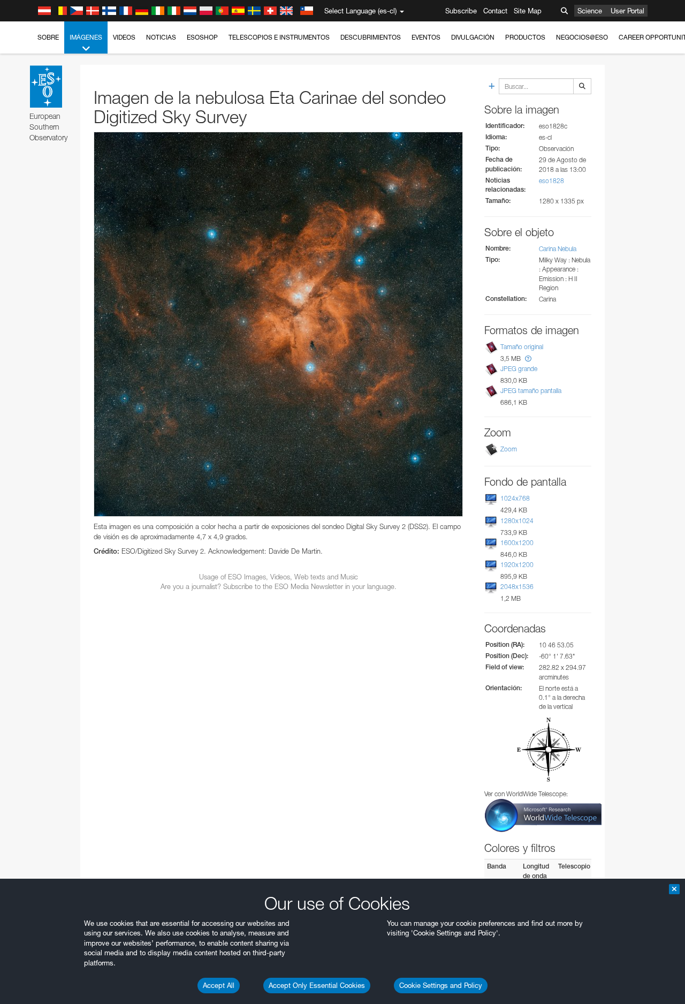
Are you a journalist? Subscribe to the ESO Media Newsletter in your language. (279, 586)
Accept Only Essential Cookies (317, 985)
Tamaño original (521, 347)
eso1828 (551, 181)
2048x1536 (517, 587)
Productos (525, 37)
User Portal (627, 10)
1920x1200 (517, 565)
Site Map (528, 10)
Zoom (508, 449)
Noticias (161, 37)
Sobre (48, 37)
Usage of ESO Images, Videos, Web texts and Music (278, 576)
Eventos (426, 37)
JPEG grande (518, 369)
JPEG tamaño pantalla (530, 391)
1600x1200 (517, 543)
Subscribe (461, 10)
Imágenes (86, 37)
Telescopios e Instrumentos (279, 37)
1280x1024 (517, 521)
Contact (495, 10)
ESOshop (202, 37)
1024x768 (515, 498)
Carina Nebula (557, 249)
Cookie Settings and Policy (440, 985)
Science (589, 10)
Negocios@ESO (582, 37)
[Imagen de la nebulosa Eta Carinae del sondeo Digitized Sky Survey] (278, 324)
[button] (528, 358)
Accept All (218, 985)
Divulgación (472, 37)
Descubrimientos (370, 37)
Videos (124, 37)
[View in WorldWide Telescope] (543, 815)
